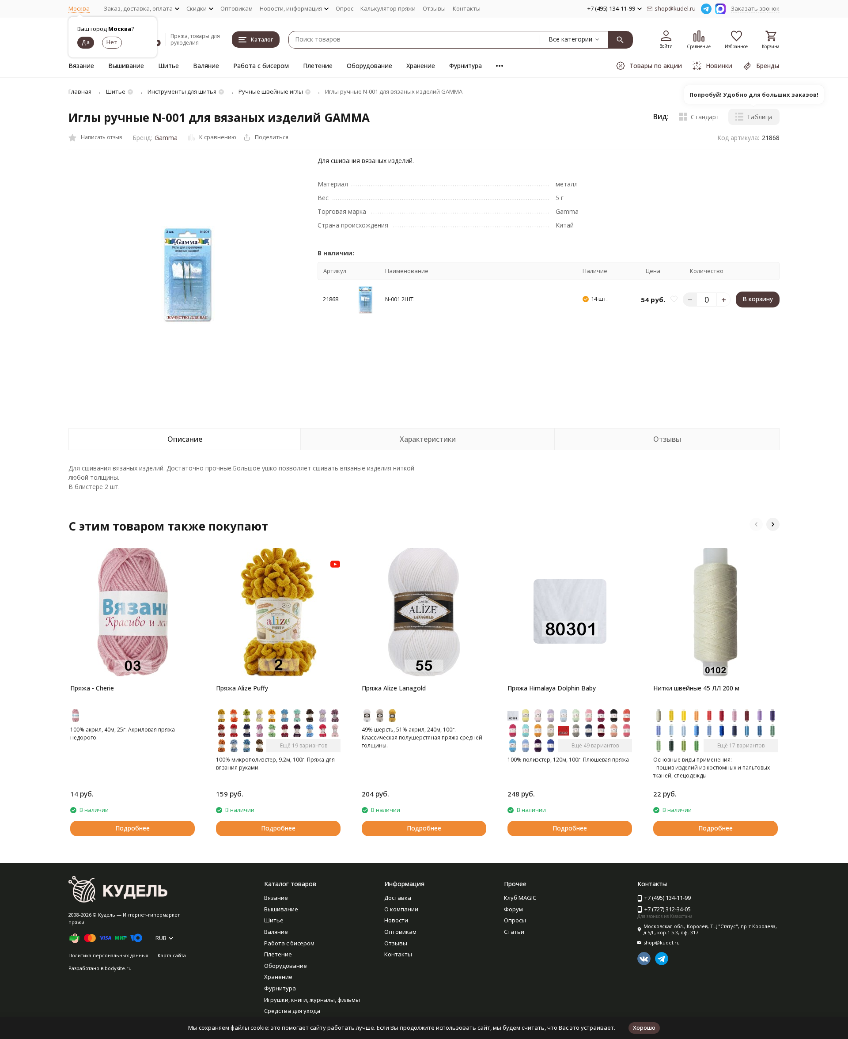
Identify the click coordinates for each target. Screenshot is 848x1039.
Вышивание (126, 65)
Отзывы (434, 8)
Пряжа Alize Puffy (242, 688)
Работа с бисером (261, 65)
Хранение (420, 65)
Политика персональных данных (108, 955)
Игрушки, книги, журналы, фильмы (312, 1000)
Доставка (397, 898)
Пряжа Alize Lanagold (394, 688)
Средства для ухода (292, 1011)
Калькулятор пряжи (388, 8)
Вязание (81, 65)
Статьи (514, 932)
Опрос (344, 8)
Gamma (166, 137)
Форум (513, 909)
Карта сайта (172, 955)
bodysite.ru (118, 968)
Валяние (206, 65)
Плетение (318, 65)
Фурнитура (465, 65)
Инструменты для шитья (182, 91)
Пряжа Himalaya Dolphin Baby (551, 688)
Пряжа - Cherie (92, 688)
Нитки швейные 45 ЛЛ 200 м (696, 688)
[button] (756, 524)
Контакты (467, 8)
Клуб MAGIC (520, 898)
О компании (401, 909)
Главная (79, 91)
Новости (396, 920)
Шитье (168, 65)
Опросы (515, 920)
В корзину (757, 299)
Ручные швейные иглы (270, 91)
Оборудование (369, 65)
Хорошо (644, 1027)
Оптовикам (236, 8)
